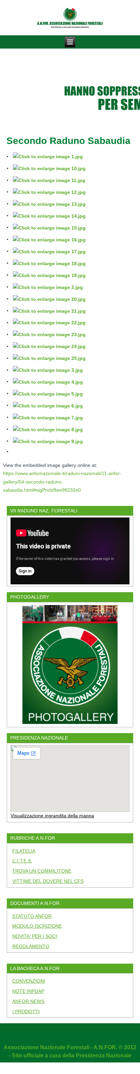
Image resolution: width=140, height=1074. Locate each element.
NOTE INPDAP (28, 991)
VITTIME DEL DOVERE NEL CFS (48, 881)
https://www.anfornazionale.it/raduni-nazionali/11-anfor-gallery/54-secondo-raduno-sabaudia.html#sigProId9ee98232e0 (62, 482)
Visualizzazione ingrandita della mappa (52, 815)
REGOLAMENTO (30, 946)
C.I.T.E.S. (22, 860)
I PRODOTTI (26, 1011)
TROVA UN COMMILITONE (41, 871)
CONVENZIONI (28, 981)
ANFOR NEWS (28, 1001)
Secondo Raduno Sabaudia (68, 140)
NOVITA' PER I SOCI (34, 936)
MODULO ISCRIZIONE (37, 926)
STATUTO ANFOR (32, 916)
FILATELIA (23, 851)
